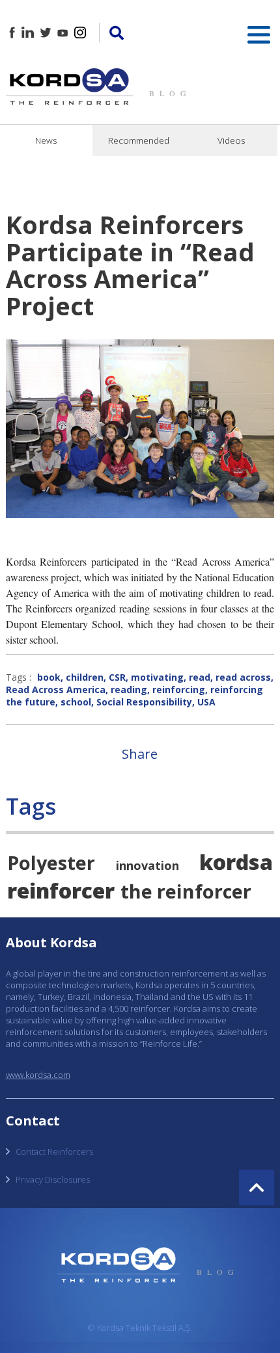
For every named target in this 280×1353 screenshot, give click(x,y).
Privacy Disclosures (53, 1179)
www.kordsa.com (38, 1075)
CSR (117, 677)
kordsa (236, 861)
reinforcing (178, 689)
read (199, 677)
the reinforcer (185, 891)
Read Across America (55, 689)
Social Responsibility (144, 702)
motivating (157, 677)
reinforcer (61, 890)
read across (243, 677)
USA (206, 702)
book (49, 677)
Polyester (51, 862)
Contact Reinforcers (54, 1151)
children (85, 677)
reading (129, 689)
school (76, 702)
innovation (147, 865)
